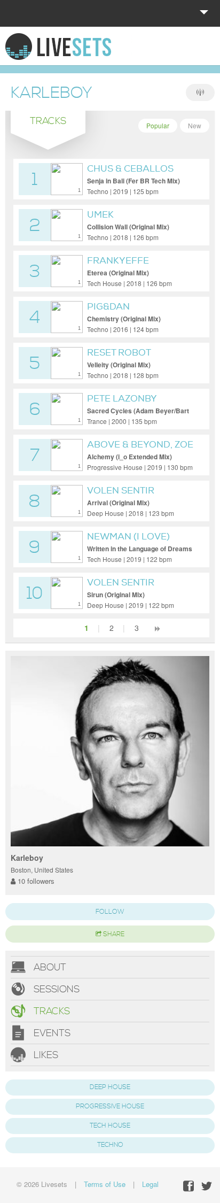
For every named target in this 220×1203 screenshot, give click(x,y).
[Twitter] (206, 1186)
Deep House (110, 1087)
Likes (44, 1055)
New (194, 125)
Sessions (55, 989)
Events (50, 1033)
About (48, 967)
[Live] (200, 92)
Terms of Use (104, 1184)
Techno (110, 1145)
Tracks (50, 1011)
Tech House (110, 1126)
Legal (150, 1184)
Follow (110, 912)
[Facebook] (188, 1186)
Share (112, 934)
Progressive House (110, 1106)
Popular (157, 125)
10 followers (34, 881)
